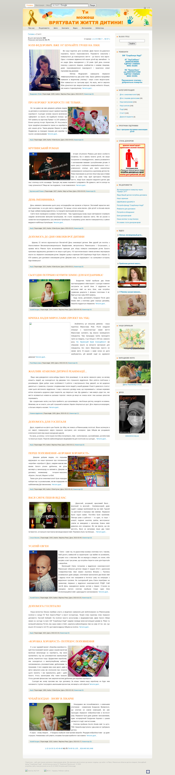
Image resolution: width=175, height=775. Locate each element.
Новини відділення (36, 413)
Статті (122, 113)
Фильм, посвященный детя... (130, 235)
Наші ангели (124, 106)
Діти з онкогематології (128, 95)
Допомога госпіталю (44, 606)
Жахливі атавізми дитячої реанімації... (57, 371)
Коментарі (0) (89, 94)
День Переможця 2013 (132, 385)
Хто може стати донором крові (129, 222)
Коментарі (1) (74, 413)
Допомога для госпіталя (47, 421)
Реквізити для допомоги (126, 209)
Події (122, 109)
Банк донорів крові (124, 216)
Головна (31, 34)
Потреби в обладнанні (125, 212)
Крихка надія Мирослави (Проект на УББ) (58, 318)
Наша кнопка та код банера (127, 219)
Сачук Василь (35, 537)
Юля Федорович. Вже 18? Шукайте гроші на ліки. (64, 45)
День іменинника (41, 199)
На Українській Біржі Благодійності (91, 342)
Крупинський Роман (43, 148)
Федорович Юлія (35, 94)
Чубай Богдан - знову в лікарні (51, 698)
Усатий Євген (38, 546)
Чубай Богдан (34, 309)
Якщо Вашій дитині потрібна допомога (132, 195)
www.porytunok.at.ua (43, 766)
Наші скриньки (122, 198)
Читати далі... (87, 88)
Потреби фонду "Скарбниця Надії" (130, 205)
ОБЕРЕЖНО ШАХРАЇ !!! (126, 202)
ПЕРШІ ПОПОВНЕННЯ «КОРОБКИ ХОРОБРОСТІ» (58, 453)
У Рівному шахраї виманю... (130, 292)
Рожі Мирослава (35, 363)
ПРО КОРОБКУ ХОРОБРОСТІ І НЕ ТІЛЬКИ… (55, 102)
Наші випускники (126, 102)
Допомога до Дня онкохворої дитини (56, 236)
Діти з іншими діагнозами (129, 98)
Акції (31, 140)
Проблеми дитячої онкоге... (130, 264)
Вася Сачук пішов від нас (47, 497)
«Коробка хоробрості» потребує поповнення (61, 641)
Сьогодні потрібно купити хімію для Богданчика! (65, 275)
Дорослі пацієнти (126, 117)
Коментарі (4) (87, 309)
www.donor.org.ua (132, 436)
